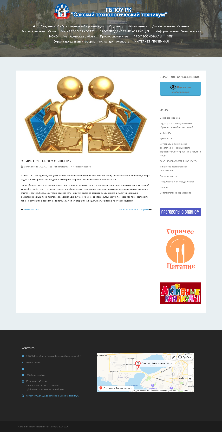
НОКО (53, 36)
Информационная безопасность (178, 31)
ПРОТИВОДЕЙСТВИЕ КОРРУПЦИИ (124, 31)
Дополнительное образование (175, 192)
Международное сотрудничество (177, 181)
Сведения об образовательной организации (72, 26)
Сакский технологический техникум (36, 426)
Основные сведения (170, 117)
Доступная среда (168, 176)
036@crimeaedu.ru (35, 375)
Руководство (166, 138)
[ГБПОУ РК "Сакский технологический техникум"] (111, 12)
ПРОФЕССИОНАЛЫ (147, 36)
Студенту (116, 26)
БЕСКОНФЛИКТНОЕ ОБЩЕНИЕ (134, 209)
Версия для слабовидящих (181, 89)
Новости (87, 166)
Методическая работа (79, 36)
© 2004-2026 (62, 426)
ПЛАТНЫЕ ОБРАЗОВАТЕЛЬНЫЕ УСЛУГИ (178, 161)
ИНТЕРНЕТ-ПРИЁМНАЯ (151, 41)
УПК (170, 36)
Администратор (61, 166)
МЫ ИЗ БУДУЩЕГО (32, 209)
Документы (165, 132)
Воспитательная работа (38, 31)
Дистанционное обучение (170, 26)
